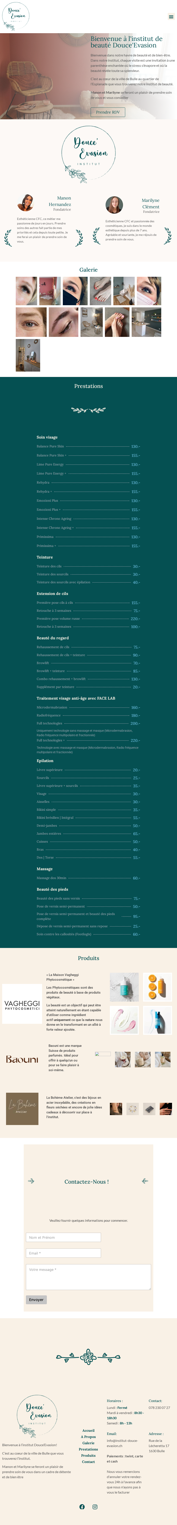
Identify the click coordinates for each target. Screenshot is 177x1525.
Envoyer (36, 1300)
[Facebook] (82, 1506)
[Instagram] (95, 1506)
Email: (112, 1434)
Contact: (155, 1401)
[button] (171, 16)
